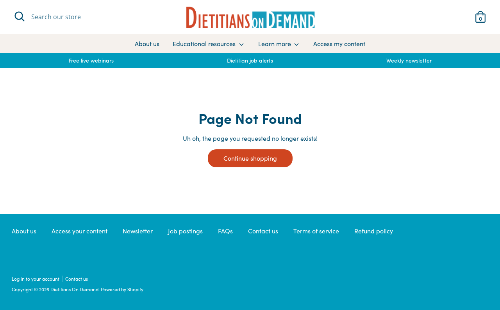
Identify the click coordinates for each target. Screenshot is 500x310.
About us (147, 43)
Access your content (79, 231)
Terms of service (316, 231)
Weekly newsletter (409, 60)
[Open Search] (19, 16)
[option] (91, 60)
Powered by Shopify (122, 289)
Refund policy (373, 231)
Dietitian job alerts (250, 60)
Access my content (339, 43)
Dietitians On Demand (74, 289)
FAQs (225, 231)
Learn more (275, 43)
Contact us (263, 231)
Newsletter (138, 231)
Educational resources (205, 43)
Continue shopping (250, 158)
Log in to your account (35, 279)
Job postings (185, 231)
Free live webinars (91, 60)
